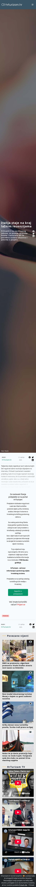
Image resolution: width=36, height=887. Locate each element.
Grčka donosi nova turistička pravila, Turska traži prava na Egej (17, 726)
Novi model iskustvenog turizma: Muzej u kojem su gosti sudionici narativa (17, 696)
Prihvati (31, 885)
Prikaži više (23, 885)
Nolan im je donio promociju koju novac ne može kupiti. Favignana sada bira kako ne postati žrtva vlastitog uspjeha (17, 756)
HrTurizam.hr (7, 460)
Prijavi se (21, 604)
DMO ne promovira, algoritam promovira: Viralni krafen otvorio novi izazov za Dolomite (17, 665)
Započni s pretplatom (18, 592)
